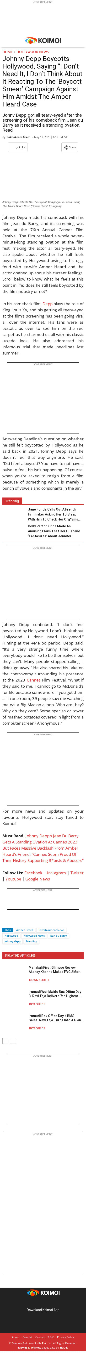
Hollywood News (32, 52)
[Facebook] (6, 921)
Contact (27, 1337)
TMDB (63, 1347)
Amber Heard (24, 930)
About (16, 1337)
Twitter (77, 872)
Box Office (37, 1004)
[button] (69, 147)
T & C (51, 1337)
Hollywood (11, 935)
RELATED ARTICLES (20, 956)
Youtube (13, 879)
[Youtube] (56, 1302)
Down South (39, 980)
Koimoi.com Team (18, 137)
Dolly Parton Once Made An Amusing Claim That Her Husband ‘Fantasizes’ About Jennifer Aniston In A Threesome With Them (55, 531)
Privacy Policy (65, 1337)
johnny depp (13, 941)
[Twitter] (14, 921)
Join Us (21, 147)
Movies (22, 1347)
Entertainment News (51, 930)
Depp (48, 303)
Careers (39, 1337)
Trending (31, 941)
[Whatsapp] (22, 921)
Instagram (56, 872)
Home (7, 52)
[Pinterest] (43, 1302)
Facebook (33, 872)
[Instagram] (36, 1302)
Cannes (34, 680)
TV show (36, 1347)
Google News (37, 879)
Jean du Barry (58, 935)
